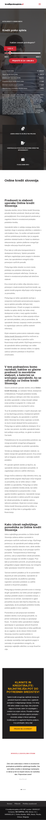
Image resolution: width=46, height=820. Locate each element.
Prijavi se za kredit (23, 729)
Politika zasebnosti (30, 804)
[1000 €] (10, 53)
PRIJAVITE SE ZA (23, 60)
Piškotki (17, 804)
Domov (9, 804)
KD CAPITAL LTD (22, 812)
